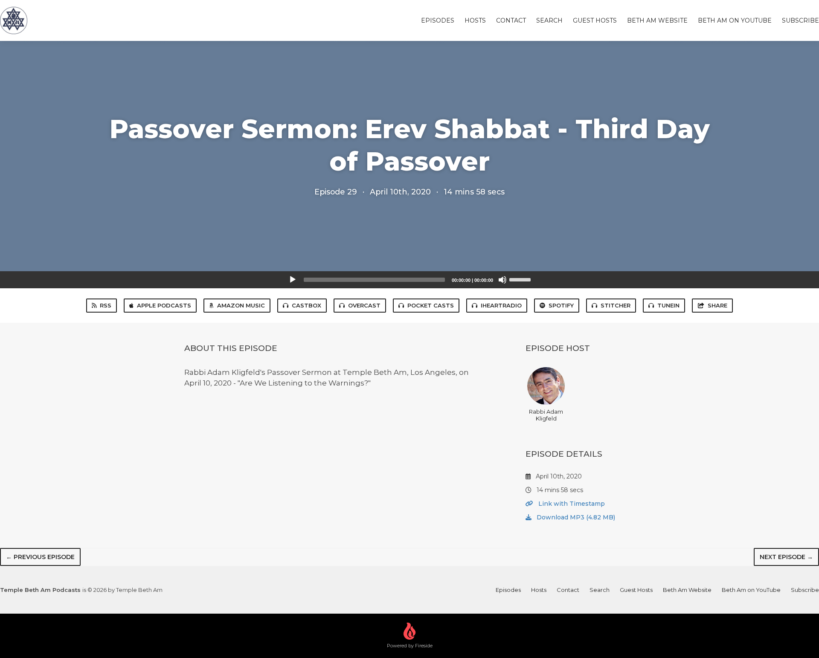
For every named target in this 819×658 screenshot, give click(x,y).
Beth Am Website (657, 20)
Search (549, 20)
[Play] (292, 279)
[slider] (521, 279)
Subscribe (800, 20)
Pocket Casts (430, 305)
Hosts (475, 20)
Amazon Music (241, 305)
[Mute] (502, 279)
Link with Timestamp (571, 503)
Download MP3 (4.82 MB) (575, 517)
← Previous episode (40, 557)
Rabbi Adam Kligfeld (546, 415)
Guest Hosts (595, 20)
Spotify (561, 305)
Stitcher (615, 305)
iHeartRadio (501, 305)
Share (717, 305)
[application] (409, 279)
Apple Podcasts (164, 305)
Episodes (437, 20)
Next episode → (786, 557)
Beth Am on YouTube (735, 20)
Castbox (306, 305)
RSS (105, 305)
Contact (511, 20)
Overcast (364, 305)
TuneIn (668, 305)
